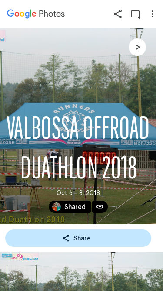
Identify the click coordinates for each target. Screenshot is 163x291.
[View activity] (135, 14)
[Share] (117, 14)
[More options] (152, 14)
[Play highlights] (137, 47)
